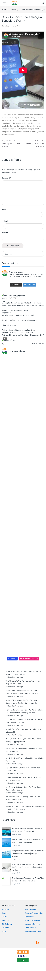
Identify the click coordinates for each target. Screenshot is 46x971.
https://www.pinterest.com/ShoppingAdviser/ (26, 335)
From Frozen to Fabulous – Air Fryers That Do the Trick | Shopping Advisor (28, 879)
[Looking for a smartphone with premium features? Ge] (23, 443)
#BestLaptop (7, 320)
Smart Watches (30, 928)
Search (43, 3)
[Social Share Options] (3, 344)
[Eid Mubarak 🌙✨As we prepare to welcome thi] (23, 618)
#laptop (15, 320)
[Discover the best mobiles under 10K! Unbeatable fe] (23, 493)
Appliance (5, 909)
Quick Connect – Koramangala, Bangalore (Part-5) (35, 143)
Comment (6, 178)
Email (6, 221)
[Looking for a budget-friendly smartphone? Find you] (23, 419)
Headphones (29, 917)
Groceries (5, 928)
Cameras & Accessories (33, 913)
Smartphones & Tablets (33, 931)
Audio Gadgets (30, 909)
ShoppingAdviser (17, 296)
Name (4, 209)
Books (4, 913)
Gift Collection (7, 924)
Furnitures (5, 920)
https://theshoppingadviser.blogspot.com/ (18, 315)
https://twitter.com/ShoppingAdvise (21, 330)
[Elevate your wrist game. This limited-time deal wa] (23, 543)
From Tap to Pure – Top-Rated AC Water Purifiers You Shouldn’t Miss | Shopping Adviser (27, 867)
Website (5, 232)
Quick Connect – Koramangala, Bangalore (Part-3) (11, 143)
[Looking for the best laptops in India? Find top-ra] (23, 369)
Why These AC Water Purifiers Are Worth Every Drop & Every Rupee (27, 841)
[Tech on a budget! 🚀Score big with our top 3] (23, 518)
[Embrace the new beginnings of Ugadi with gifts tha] (23, 643)
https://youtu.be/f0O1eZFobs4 (21, 332)
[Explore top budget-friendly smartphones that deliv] (23, 468)
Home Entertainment (32, 920)
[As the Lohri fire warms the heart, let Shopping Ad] (23, 568)
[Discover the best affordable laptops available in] (23, 394)
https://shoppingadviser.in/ (18, 310)
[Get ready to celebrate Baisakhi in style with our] (23, 593)
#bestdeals (22, 320)
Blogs (4, 931)
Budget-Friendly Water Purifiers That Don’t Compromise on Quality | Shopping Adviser (28, 853)
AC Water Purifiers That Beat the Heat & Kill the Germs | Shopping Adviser (27, 829)
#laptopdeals (32, 320)
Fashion (5, 917)
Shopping (14, 9)
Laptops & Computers (33, 924)
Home (4, 9)
